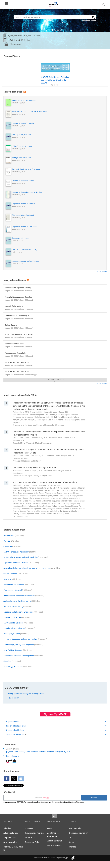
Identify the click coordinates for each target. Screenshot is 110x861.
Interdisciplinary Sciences (14, 628)
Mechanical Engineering (13, 606)
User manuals (74, 828)
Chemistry (7, 546)
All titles (7, 828)
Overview (29, 828)
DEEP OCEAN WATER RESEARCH (19, 336)
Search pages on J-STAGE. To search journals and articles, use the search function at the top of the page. (43, 802)
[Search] (93, 17)
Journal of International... (19, 345)
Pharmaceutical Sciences (13, 584)
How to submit (13, 698)
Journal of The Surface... (19, 308)
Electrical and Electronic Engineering (18, 612)
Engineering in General (12, 590)
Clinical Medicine (10, 573)
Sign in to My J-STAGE (55, 714)
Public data (30, 837)
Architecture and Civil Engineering (17, 601)
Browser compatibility (78, 833)
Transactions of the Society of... (19, 317)
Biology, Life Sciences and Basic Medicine (20, 557)
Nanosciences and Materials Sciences (19, 595)
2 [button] (52, 30)
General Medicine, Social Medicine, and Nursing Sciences (26, 568)
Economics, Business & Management (18, 655)
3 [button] (55, 30)
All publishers (9, 837)
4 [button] (58, 30)
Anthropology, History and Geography (18, 644)
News (49, 828)
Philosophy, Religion (11, 633)
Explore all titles (12, 721)
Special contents (54, 840)
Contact (72, 842)
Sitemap (72, 846)
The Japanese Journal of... (19, 354)
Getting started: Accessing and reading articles (26, 693)
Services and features (34, 833)
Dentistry (7, 579)
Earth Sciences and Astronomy (16, 551)
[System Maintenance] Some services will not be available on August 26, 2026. (38, 751)
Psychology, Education (12, 666)
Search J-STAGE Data (15, 734)
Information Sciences (12, 617)
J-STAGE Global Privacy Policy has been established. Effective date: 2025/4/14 (55, 80)
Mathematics (8, 535)
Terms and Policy (32, 842)
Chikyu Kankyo (19, 326)
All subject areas (10, 833)
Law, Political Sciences (12, 650)
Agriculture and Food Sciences (15, 562)
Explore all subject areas (16, 725)
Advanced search (89, 20)
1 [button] (49, 30)
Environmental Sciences (13, 622)
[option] (55, 29)
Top (54, 816)
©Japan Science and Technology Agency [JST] (52, 858)
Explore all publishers (15, 730)
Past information (13, 756)
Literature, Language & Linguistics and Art (20, 639)
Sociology (7, 661)
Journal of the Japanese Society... (19, 289)
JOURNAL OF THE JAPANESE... (19, 364)
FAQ (70, 837)
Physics (6, 541)
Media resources (54, 845)
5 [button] (61, 30)
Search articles (10, 842)
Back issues (102, 271)
